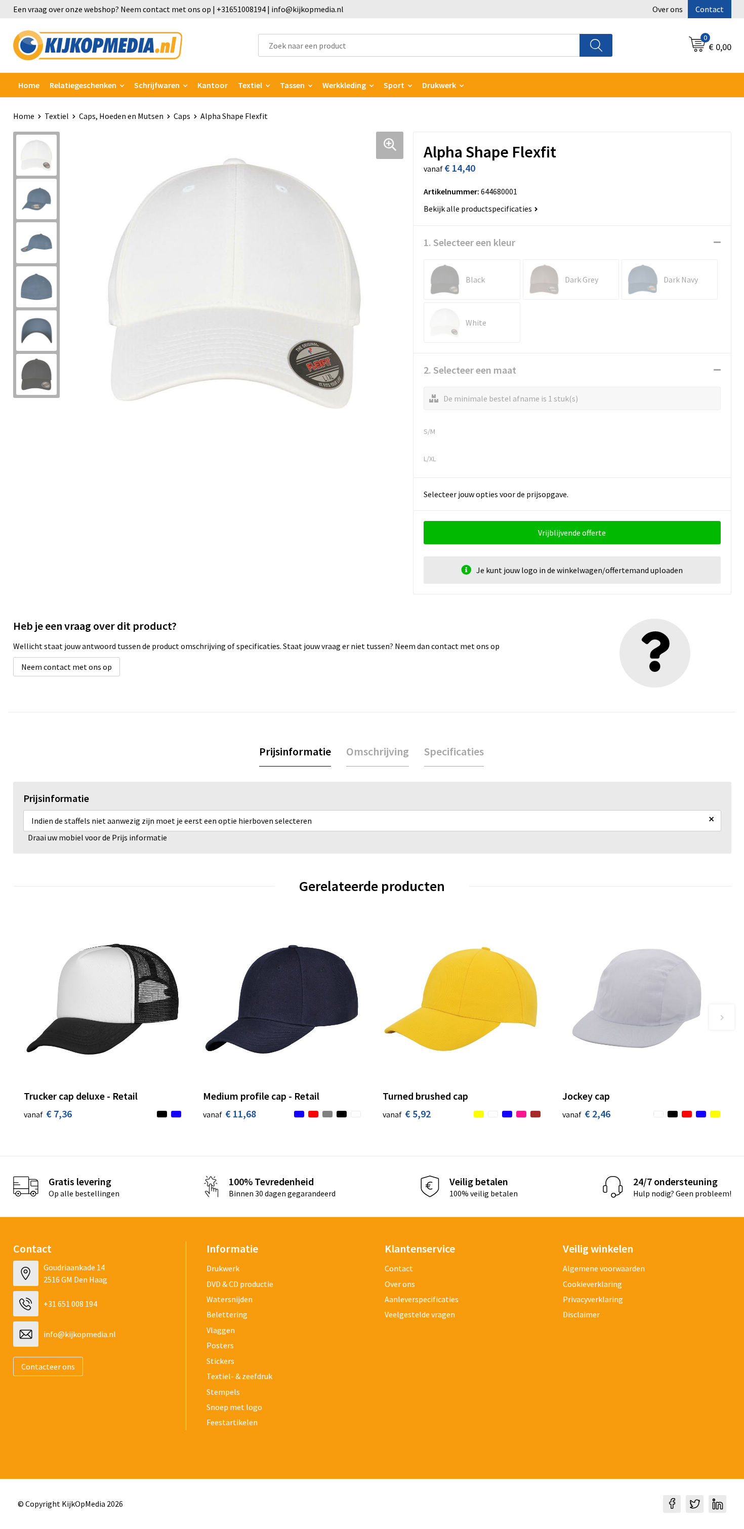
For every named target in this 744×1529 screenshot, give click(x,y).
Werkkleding (344, 85)
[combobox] (419, 45)
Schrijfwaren (157, 85)
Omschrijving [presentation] (377, 751)
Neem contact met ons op (66, 667)
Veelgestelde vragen (420, 1314)
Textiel (250, 85)
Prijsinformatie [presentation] (295, 751)
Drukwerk (222, 1268)
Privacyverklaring (593, 1299)
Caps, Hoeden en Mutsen (121, 116)
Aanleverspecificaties (422, 1299)
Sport (394, 85)
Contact (709, 9)
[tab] (295, 752)
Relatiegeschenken (83, 85)
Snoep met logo (234, 1407)
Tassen (292, 85)
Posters (220, 1345)
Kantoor (212, 85)
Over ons (667, 9)
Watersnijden (229, 1299)
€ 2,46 (586, 1113)
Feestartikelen (232, 1422)
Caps (182, 116)
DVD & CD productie (239, 1284)
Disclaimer (581, 1314)
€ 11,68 (229, 1113)
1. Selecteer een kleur (469, 242)
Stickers (220, 1361)
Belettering (226, 1314)
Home (28, 85)
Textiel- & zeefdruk (239, 1376)
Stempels (223, 1392)
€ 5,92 (407, 1113)
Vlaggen (220, 1330)
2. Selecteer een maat (470, 370)
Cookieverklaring (592, 1284)
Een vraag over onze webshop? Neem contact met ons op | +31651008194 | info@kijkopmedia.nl (178, 9)
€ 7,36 (48, 1113)
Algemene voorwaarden (604, 1268)
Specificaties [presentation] (454, 751)
